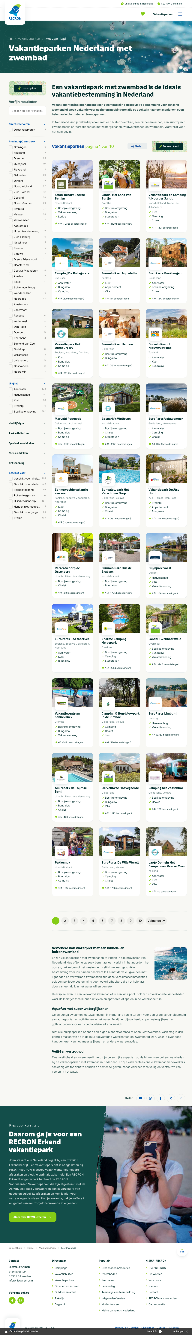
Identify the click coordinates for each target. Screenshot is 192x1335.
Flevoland (30, 169)
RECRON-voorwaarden (162, 1298)
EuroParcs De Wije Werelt (120, 862)
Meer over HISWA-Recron (30, 1217)
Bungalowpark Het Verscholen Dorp (115, 491)
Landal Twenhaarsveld (164, 639)
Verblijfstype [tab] (17, 423)
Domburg (30, 332)
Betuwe (30, 253)
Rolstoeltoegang (30, 489)
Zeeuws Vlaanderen (30, 270)
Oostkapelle (30, 366)
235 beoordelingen (120, 667)
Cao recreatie (156, 1304)
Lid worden (155, 1273)
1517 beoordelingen (74, 888)
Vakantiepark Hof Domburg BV (67, 346)
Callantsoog (30, 354)
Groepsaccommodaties (116, 1267)
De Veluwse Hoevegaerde (120, 788)
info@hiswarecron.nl (21, 1280)
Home (30, 1247)
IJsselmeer (30, 242)
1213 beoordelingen (120, 813)
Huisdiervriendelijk (30, 501)
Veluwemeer (30, 220)
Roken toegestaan (30, 495)
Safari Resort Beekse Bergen (70, 196)
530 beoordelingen (120, 742)
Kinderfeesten (110, 1304)
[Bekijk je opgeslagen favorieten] (143, 14)
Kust (30, 400)
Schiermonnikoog (30, 287)
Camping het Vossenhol (165, 788)
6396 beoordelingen (74, 444)
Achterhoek (30, 225)
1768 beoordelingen (120, 888)
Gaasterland (30, 265)
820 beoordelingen (73, 298)
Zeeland (30, 197)
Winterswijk (30, 321)
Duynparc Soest (159, 568)
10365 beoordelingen (75, 223)
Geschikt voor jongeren (30, 512)
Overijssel (30, 163)
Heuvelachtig (30, 394)
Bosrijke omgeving (30, 411)
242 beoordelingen (73, 742)
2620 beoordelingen (120, 365)
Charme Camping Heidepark (114, 641)
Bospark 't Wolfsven (116, 419)
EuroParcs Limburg (162, 714)
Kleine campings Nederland (118, 1310)
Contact (153, 1292)
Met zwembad (56, 38)
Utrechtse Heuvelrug (30, 231)
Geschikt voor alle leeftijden (30, 484)
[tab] (27, 111)
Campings (61, 1267)
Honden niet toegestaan (30, 506)
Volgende (154, 921)
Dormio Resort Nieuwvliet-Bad (160, 346)
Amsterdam (30, 304)
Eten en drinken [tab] (18, 453)
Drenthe (30, 158)
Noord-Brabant (30, 203)
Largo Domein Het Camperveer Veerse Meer (166, 864)
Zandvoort (30, 309)
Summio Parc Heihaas (117, 344)
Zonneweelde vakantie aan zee (71, 491)
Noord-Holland (30, 186)
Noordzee (30, 298)
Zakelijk (59, 1298)
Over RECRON (157, 1267)
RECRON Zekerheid (171, 3)
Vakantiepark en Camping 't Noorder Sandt (167, 196)
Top (182, 1252)
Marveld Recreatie (68, 419)
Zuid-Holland (30, 192)
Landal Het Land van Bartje (116, 196)
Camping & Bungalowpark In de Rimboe (121, 715)
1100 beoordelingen (74, 522)
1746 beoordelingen (167, 444)
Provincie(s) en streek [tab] (22, 141)
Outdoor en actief (65, 1292)
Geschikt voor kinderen (30, 478)
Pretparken (108, 1280)
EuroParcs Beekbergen (165, 273)
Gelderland (30, 175)
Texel (30, 281)
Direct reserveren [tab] (19, 124)
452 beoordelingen (120, 518)
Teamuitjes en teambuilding (118, 1292)
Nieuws (153, 1286)
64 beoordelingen (119, 298)
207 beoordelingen (167, 809)
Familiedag (108, 1286)
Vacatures (154, 1280)
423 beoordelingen (73, 817)
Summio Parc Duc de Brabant (117, 570)
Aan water (30, 389)
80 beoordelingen (166, 891)
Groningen (30, 147)
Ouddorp (30, 349)
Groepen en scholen (67, 1286)
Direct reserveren (30, 129)
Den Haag (30, 326)
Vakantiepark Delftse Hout (163, 491)
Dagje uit (60, 1304)
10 (140, 921)
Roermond (30, 338)
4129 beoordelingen (120, 223)
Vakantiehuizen (64, 1273)
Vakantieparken (163, 14)
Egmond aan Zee (30, 343)
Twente (30, 248)
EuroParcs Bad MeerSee (72, 639)
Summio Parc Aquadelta (119, 273)
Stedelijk (30, 405)
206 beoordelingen (167, 593)
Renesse (30, 315)
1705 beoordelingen (120, 592)
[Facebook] (12, 1300)
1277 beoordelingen (167, 298)
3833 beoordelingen (121, 444)
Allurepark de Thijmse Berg (71, 790)
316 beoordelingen (73, 592)
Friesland (30, 152)
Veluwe (30, 214)
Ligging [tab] (13, 383)
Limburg (30, 208)
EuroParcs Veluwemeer (165, 419)
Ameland (30, 276)
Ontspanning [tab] (16, 463)
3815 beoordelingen (74, 373)
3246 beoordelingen (167, 664)
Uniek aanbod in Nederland (138, 3)
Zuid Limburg (30, 236)
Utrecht (30, 180)
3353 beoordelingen (167, 734)
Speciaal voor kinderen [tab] (22, 443)
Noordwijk (30, 371)
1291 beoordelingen (167, 227)
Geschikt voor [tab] (17, 473)
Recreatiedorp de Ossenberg (67, 570)
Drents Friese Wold (30, 259)
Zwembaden (109, 1273)
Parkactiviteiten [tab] (19, 433)
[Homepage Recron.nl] (12, 1326)
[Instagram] (20, 1300)
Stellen (30, 517)
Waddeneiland (30, 293)
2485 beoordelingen (167, 518)
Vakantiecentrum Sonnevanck (67, 715)
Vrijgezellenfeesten (113, 1298)
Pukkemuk (62, 862)
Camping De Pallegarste (72, 273)
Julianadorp (30, 360)
